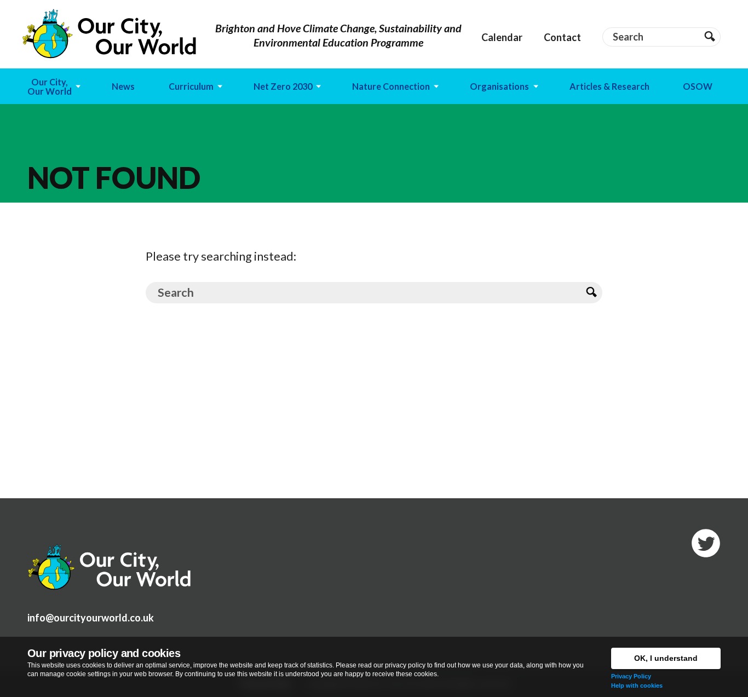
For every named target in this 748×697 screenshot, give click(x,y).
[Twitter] (706, 543)
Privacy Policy (631, 676)
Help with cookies (637, 685)
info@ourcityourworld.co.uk (90, 618)
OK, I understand (666, 658)
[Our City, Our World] (109, 33)
